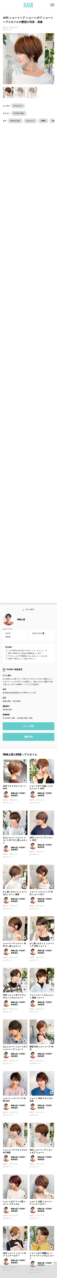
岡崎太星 (21, 623)
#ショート (30, 121)
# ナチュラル (19, 113)
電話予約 (28, 741)
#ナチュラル (15, 121)
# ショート (18, 106)
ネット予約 (28, 730)
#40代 (43, 121)
